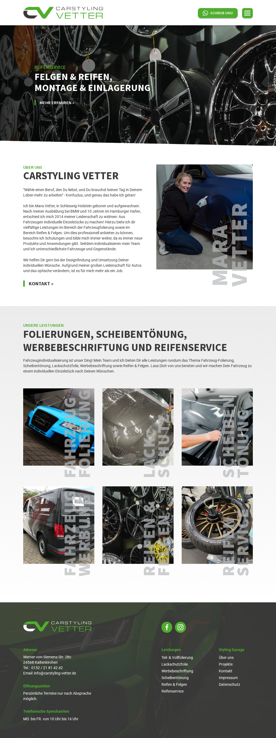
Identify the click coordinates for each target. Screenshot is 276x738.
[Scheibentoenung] (217, 433)
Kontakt (225, 671)
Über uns (226, 657)
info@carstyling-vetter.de (55, 673)
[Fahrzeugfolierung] (58, 433)
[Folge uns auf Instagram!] (180, 627)
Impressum (228, 678)
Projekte (226, 664)
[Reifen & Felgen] (138, 531)
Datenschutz (229, 684)
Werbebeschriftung (177, 671)
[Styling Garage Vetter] (63, 13)
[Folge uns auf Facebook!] (166, 627)
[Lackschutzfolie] (138, 433)
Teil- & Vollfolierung (177, 657)
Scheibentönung (175, 678)
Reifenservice (172, 691)
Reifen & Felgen (174, 684)
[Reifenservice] (217, 531)
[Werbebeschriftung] (58, 531)
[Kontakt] (204, 225)
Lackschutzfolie (174, 664)
